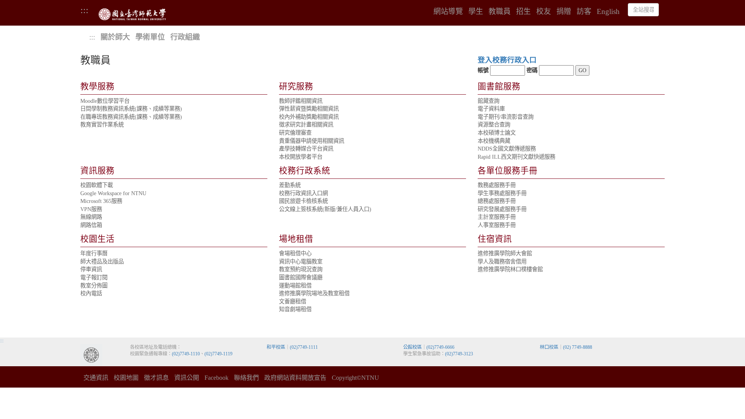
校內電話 (91, 293)
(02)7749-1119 (218, 354)
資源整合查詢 (494, 124)
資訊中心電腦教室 (300, 261)
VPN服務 (91, 209)
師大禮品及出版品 (102, 261)
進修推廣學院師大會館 (505, 253)
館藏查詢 (488, 101)
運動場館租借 (295, 285)
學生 (475, 12)
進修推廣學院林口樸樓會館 (510, 269)
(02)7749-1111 (304, 347)
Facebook (216, 377)
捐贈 (563, 12)
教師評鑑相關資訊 (300, 101)
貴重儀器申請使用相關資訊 (311, 141)
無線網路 (91, 217)
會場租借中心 (295, 253)
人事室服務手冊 (497, 225)
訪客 (584, 12)
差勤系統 (290, 185)
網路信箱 (91, 225)
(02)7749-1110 (186, 354)
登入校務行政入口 (507, 60)
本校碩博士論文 (497, 133)
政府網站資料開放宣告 (295, 377)
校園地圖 (126, 377)
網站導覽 (448, 12)
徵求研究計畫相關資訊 (306, 124)
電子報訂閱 (93, 277)
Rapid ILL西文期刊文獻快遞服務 (516, 157)
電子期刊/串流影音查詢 (506, 117)
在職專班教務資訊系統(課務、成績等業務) (131, 117)
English (608, 12)
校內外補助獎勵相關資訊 (309, 117)
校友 (543, 12)
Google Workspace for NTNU (113, 193)
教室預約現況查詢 (300, 269)
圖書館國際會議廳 (300, 277)
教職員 (500, 12)
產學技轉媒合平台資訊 (306, 148)
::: (84, 9)
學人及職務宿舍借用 (502, 261)
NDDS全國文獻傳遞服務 (507, 148)
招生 (523, 12)
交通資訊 (95, 377)
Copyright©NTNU (355, 377)
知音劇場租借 (295, 309)
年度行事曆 (93, 253)
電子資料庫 (491, 109)
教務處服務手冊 (497, 185)
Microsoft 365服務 (101, 201)
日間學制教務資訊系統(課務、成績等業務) (131, 109)
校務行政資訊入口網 (303, 193)
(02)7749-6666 (440, 347)
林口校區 (549, 347)
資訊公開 (186, 377)
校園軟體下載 (96, 185)
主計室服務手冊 (497, 217)
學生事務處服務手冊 (502, 193)
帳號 (483, 70)
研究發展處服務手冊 (502, 209)
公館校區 (412, 347)
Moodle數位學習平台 (105, 101)
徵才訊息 (156, 377)
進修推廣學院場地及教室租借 (314, 293)
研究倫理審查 (295, 133)
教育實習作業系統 (102, 124)
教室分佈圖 (93, 285)
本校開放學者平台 (300, 157)
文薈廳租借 (292, 301)
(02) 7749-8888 (577, 347)
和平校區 (276, 347)
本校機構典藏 (494, 141)
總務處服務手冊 (497, 201)
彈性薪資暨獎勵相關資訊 (309, 109)
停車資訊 (91, 269)
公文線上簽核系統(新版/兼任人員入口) (325, 209)
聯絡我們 (246, 377)
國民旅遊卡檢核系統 (303, 201)
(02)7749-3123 (459, 354)
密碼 (532, 70)
